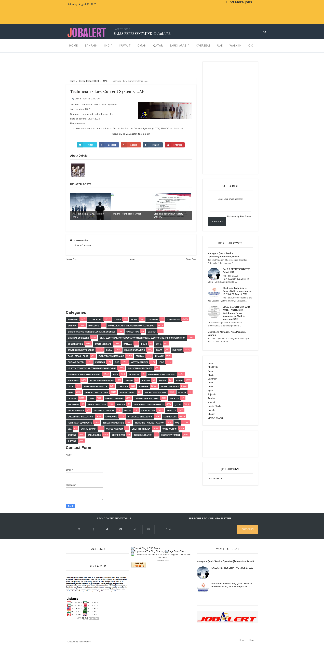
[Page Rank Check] (175, 551)
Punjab (121, 405)
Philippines (73, 405)
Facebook (111, 145)
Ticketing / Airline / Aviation (149, 423)
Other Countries (114, 399)
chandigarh (118, 435)
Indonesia (134, 374)
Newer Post (71, 259)
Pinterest (177, 145)
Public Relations (97, 405)
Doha (158, 344)
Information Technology (161, 374)
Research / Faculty (104, 411)
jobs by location (143, 435)
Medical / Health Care (96, 392)
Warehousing (170, 429)
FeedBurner (245, 216)
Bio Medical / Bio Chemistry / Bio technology (132, 326)
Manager (143, 386)
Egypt (159, 350)
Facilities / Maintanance (111, 356)
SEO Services (163, 561)
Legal (71, 386)
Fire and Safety (76, 362)
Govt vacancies (139, 362)
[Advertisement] (127, 69)
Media (71, 392)
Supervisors (170, 417)
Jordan (146, 380)
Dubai (109, 350)
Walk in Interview (141, 429)
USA (70, 429)
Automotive (173, 320)
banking (72, 435)
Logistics (123, 386)
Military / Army (128, 392)
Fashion (140, 356)
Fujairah (100, 362)
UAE (98, 98)
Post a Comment (82, 245)
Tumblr (155, 145)
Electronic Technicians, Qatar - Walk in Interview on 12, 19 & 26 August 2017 (237, 291)
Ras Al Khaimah (76, 411)
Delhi (144, 344)
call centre (94, 435)
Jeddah (129, 380)
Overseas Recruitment (147, 399)
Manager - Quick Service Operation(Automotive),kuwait (225, 561)
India (115, 374)
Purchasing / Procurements (149, 405)
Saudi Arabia (148, 411)
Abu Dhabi (73, 320)
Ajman (117, 320)
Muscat (182, 392)
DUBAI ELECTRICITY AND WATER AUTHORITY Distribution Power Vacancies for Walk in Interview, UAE (236, 313)
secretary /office (170, 435)
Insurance (73, 380)
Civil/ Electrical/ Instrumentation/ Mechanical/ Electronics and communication (142, 338)
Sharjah (171, 411)
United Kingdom (114, 429)
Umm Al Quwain (88, 429)
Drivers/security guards (81, 350)
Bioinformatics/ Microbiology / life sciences (91, 332)
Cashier (152, 332)
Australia (152, 320)
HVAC (161, 362)
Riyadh (127, 411)
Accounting (95, 320)
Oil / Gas (72, 399)
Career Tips (132, 332)
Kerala (163, 380)
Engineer (177, 350)
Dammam (128, 344)
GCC (117, 362)
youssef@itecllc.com (138, 133)
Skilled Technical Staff (85, 98)
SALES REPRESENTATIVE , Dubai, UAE (142, 34)
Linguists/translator (95, 386)
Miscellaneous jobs (155, 392)
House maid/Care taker (140, 368)
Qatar (178, 405)
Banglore (93, 326)
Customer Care (103, 344)
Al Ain (134, 320)
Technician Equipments (80, 423)
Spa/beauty (111, 417)
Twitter (89, 145)
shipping (72, 441)
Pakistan (174, 399)
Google (133, 145)
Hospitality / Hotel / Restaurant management (92, 368)
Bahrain (72, 326)
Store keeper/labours (140, 417)
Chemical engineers (78, 338)
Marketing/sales (170, 386)
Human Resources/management (84, 374)
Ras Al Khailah (215, 406)
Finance (159, 356)
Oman (91, 399)
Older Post (191, 259)
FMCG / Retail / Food (78, 356)
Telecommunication (113, 423)
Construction (75, 344)
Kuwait (179, 380)
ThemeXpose (84, 642)
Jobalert (87, 33)
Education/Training (134, 350)
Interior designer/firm (102, 380)
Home (131, 259)
